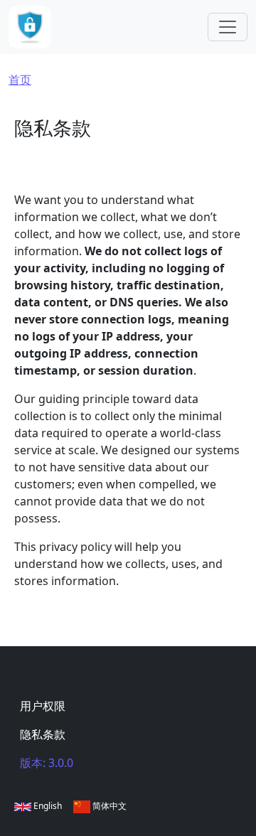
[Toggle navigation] (227, 27)
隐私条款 (42, 734)
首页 (20, 79)
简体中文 (108, 806)
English (46, 806)
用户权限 (42, 706)
